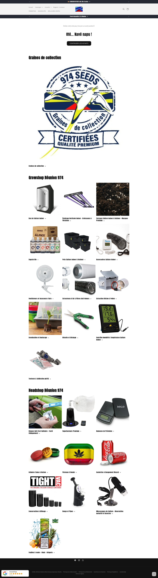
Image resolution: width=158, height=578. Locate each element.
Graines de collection (36, 166)
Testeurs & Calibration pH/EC (39, 379)
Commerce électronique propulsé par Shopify (50, 572)
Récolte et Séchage (69, 337)
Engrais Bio (33, 259)
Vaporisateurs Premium (70, 431)
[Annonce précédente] (29, 1)
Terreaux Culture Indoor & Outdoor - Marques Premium (112, 219)
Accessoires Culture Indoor (106, 259)
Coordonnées (123, 572)
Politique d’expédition (112, 572)
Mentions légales (80, 573)
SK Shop (38, 572)
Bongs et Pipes (67, 511)
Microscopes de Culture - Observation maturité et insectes (109, 512)
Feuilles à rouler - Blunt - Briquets (41, 552)
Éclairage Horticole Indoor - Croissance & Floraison (77, 219)
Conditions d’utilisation (100, 572)
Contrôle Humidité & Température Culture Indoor (110, 338)
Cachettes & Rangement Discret (107, 472)
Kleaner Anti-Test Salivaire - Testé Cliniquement (41, 432)
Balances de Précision (104, 431)
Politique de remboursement (70, 572)
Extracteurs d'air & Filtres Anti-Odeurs (75, 299)
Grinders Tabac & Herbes (37, 472)
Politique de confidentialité (85, 572)
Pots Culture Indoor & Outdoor (72, 259)
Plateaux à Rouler (68, 472)
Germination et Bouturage (38, 337)
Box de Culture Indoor (36, 218)
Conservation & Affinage (37, 511)
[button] (39, 7)
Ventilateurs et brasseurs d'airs (40, 299)
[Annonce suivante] (129, 1)
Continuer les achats (79, 43)
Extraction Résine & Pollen (105, 299)
